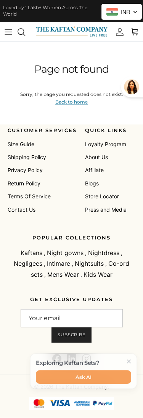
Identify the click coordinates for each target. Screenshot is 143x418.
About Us (96, 157)
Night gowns (65, 253)
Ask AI (84, 376)
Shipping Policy (27, 157)
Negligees (28, 263)
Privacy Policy (25, 170)
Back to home (71, 102)
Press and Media (106, 209)
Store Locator (102, 196)
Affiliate (94, 170)
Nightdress (103, 253)
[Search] (25, 32)
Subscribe (71, 334)
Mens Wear (63, 274)
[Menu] (8, 32)
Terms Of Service (29, 196)
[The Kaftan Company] (71, 32)
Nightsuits (89, 263)
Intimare (58, 263)
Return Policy (24, 183)
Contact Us (21, 209)
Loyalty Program (105, 144)
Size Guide (21, 144)
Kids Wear (98, 274)
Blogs (92, 183)
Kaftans (31, 253)
